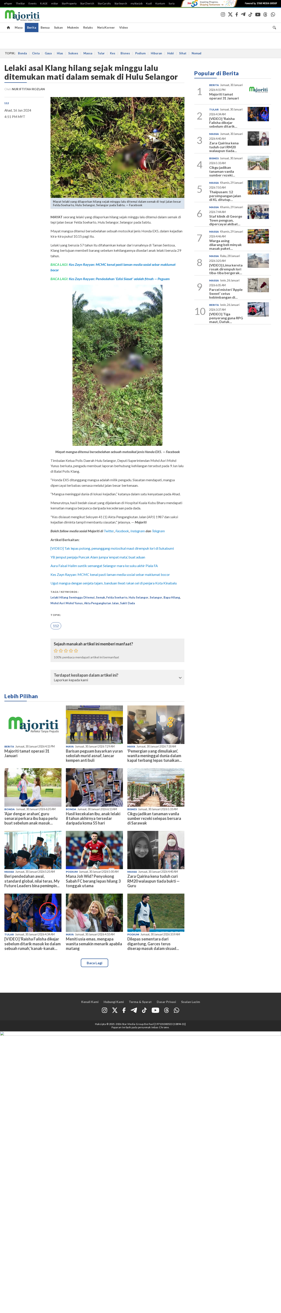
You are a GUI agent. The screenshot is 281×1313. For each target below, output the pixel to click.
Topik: (55, 615)
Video (123, 27)
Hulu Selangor (138, 597)
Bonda (22, 53)
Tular (101, 53)
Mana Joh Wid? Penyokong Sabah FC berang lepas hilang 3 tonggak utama (93, 881)
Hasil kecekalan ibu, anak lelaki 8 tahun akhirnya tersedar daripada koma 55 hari (93, 818)
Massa (87, 53)
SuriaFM (173, 3)
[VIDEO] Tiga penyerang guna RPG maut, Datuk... (226, 318)
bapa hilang (172, 597)
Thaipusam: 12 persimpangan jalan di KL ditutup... (225, 196)
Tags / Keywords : (64, 591)
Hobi (170, 53)
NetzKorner (106, 27)
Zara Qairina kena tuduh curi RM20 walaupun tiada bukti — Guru (153, 881)
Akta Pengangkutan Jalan (101, 603)
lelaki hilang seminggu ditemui (72, 597)
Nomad (196, 53)
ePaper (8, 3)
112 (6, 103)
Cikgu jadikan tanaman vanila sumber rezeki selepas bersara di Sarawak (154, 818)
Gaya (48, 53)
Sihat (182, 53)
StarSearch (120, 3)
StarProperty (69, 3)
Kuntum (160, 3)
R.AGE (44, 3)
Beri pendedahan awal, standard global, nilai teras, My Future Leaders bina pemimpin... (32, 881)
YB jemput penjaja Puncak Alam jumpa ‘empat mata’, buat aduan (97, 557)
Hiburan (156, 53)
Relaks (88, 27)
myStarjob (136, 3)
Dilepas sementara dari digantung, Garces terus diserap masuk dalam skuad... (153, 944)
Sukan (58, 27)
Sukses (73, 53)
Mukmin (73, 27)
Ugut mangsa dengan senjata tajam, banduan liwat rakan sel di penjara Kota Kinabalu (113, 583)
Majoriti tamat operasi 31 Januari (26, 753)
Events (33, 3)
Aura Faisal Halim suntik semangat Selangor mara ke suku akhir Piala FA (104, 566)
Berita (31, 27)
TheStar (20, 3)
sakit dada (127, 603)
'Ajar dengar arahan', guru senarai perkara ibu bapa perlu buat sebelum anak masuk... (31, 818)
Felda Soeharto (116, 597)
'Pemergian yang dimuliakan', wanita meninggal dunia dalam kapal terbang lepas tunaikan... (154, 756)
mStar (54, 3)
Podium (140, 53)
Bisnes (125, 53)
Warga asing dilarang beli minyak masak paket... (225, 244)
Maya (19, 27)
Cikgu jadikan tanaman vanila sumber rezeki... (222, 171)
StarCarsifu (104, 3)
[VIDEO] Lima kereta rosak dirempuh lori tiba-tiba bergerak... (226, 269)
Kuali (149, 3)
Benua (45, 27)
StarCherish (87, 3)
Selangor (156, 597)
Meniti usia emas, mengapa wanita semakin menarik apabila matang (94, 944)
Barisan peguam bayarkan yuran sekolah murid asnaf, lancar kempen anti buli (94, 756)
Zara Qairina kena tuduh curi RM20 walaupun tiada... (224, 147)
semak (100, 597)
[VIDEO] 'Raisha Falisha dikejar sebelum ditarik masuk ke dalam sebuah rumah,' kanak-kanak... (32, 944)
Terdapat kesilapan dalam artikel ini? (86, 675)
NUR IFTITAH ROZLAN (28, 89)
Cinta (36, 53)
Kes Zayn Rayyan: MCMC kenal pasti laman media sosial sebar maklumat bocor (110, 574)
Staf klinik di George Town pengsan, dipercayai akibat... (225, 220)
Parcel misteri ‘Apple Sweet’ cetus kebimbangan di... (226, 293)
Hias (60, 53)
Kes (112, 53)
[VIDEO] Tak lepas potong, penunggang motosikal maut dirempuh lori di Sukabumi (112, 548)
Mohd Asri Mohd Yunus (66, 603)
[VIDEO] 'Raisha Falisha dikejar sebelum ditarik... (223, 122)
